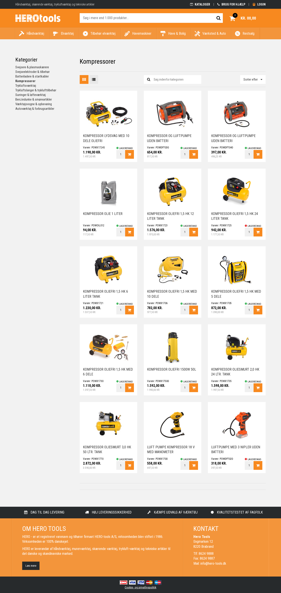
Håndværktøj (35, 33)
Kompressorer (25, 81)
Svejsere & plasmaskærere (32, 67)
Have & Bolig (177, 33)
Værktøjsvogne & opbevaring (33, 104)
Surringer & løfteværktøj (30, 95)
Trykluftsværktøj (25, 86)
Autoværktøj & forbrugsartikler (34, 109)
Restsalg (248, 33)
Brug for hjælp (233, 4)
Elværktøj (67, 33)
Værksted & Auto (214, 33)
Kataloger (202, 4)
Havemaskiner (141, 33)
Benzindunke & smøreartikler (33, 99)
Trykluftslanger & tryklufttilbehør (35, 90)
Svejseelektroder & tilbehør (32, 72)
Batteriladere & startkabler (32, 76)
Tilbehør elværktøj (102, 33)
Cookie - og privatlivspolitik (140, 587)
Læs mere (30, 565)
